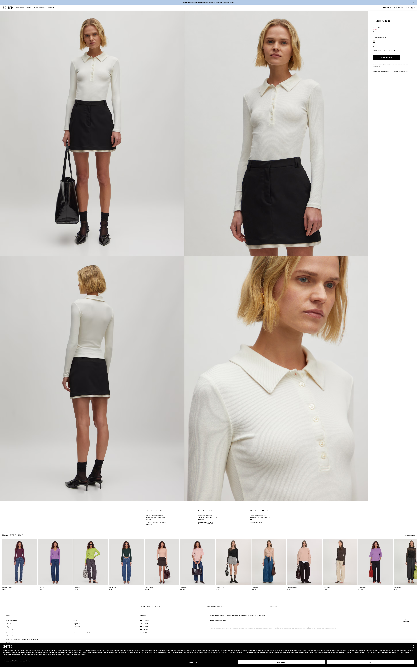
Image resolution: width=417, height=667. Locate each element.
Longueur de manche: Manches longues (155, 518)
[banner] (208, 2)
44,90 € (182, 589)
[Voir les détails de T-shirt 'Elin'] (55, 562)
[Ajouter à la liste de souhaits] (402, 57)
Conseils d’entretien (399, 71)
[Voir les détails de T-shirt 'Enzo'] (375, 562)
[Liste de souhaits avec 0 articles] (406, 7)
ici (335, 628)
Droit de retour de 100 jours (400, 64)
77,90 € (289, 589)
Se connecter (398, 7)
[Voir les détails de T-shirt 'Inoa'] (90, 562)
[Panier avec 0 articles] (412, 7)
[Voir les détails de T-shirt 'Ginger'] (162, 562)
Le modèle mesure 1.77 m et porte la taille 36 (156, 524)
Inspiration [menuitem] (39, 7)
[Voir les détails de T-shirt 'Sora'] (197, 562)
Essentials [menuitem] (51, 7)
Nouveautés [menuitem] (20, 7)
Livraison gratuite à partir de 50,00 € (382, 64)
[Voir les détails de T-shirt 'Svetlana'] (19, 562)
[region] (156, 518)
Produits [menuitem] (28, 7)
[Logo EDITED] (8, 8)
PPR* (377, 27)
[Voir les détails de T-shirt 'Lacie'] (233, 562)
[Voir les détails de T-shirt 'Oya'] (269, 562)
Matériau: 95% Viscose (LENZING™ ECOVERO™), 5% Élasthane (207, 517)
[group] (310, 621)
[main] (208, 518)
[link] (8, 616)
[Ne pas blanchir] (202, 523)
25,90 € (375, 29)
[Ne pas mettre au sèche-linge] (205, 523)
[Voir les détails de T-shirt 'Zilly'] (126, 562)
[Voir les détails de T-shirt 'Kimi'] (340, 562)
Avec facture (376, 66)
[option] (374, 41)
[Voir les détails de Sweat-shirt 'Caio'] (304, 562)
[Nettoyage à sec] (211, 523)
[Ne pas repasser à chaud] (208, 523)
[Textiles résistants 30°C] (199, 523)
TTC (374, 31)
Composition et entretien (205, 511)
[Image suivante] (416, 548)
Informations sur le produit (381, 71)
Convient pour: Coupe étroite (154, 515)
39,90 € (4, 589)
